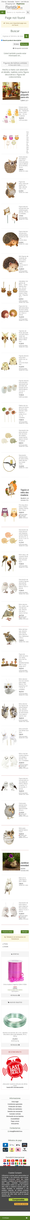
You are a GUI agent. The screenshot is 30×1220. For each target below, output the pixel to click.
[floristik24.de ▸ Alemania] (17, 1161)
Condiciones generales (15, 1104)
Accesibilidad (15, 1119)
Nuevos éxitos (7, 932)
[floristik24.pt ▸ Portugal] (25, 1161)
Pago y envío (15, 1121)
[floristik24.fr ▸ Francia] (9, 1163)
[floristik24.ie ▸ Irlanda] (17, 1163)
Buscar (25, 44)
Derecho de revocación (15, 1111)
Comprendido (18, 1200)
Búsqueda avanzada (21, 48)
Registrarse (20, 4)
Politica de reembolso (15, 1109)
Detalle (5, 946)
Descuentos (15, 1123)
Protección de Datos (15, 1106)
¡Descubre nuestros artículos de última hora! (15, 1085)
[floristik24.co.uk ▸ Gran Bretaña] (13, 1163)
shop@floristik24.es (16, 1131)
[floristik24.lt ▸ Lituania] (25, 1163)
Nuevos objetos (16, 1002)
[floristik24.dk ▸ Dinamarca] (21, 1161)
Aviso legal (15, 1102)
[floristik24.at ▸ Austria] (5, 1161)
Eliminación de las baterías (15, 1116)
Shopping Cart (10, 4)
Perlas (5, 944)
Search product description (12, 40)
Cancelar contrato (15, 1114)
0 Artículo (5, 1218)
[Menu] (3, 12)
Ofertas (24, 932)
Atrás (17, 44)
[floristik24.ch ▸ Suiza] (13, 1161)
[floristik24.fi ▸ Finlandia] (5, 1163)
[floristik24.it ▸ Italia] (21, 1163)
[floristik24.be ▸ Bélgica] (9, 1161)
